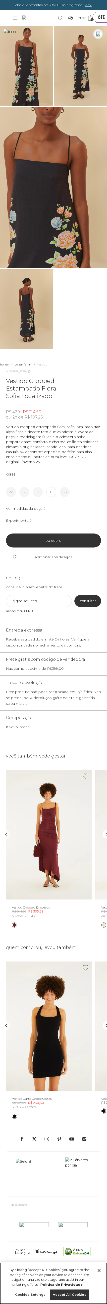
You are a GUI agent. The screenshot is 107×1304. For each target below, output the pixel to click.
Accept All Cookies (69, 1294)
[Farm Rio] (39, 18)
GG (64, 492)
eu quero (53, 540)
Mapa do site (18, 1204)
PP (11, 492)
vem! (88, 5)
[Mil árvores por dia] (78, 1175)
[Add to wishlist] (85, 776)
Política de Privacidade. (62, 1284)
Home (4, 364)
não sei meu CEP (18, 611)
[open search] (61, 18)
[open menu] (15, 18)
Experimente (17, 520)
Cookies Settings (30, 1294)
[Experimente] (98, 34)
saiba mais (15, 703)
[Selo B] (25, 1175)
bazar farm (23, 364)
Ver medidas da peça (24, 508)
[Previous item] (5, 834)
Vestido (42, 364)
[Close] (99, 1270)
